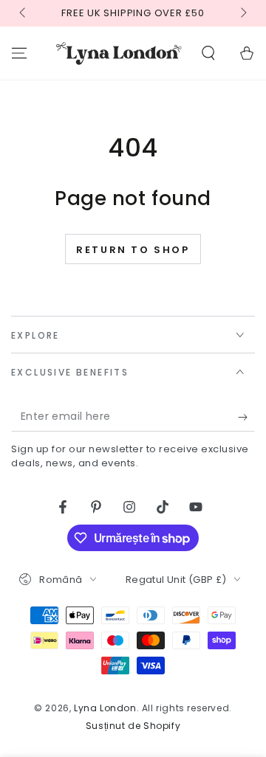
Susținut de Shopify (133, 726)
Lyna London (105, 708)
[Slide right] (242, 13)
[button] (208, 53)
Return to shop (132, 250)
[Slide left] (23, 13)
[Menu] (19, 53)
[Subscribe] (246, 417)
